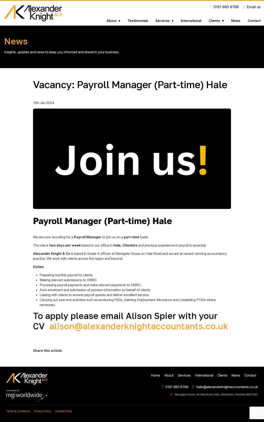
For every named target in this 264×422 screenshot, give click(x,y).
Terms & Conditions (18, 411)
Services (163, 21)
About (112, 21)
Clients (214, 21)
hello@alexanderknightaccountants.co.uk (227, 387)
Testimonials (138, 21)
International (191, 21)
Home (155, 375)
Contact (254, 21)
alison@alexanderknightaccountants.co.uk (138, 326)
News (235, 21)
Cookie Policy (63, 411)
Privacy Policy (42, 411)
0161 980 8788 (177, 387)
